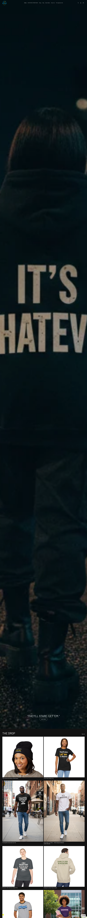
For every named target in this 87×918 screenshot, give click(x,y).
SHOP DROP (43, 719)
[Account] (80, 3)
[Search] (78, 3)
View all (83, 734)
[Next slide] (41, 757)
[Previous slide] (4, 757)
